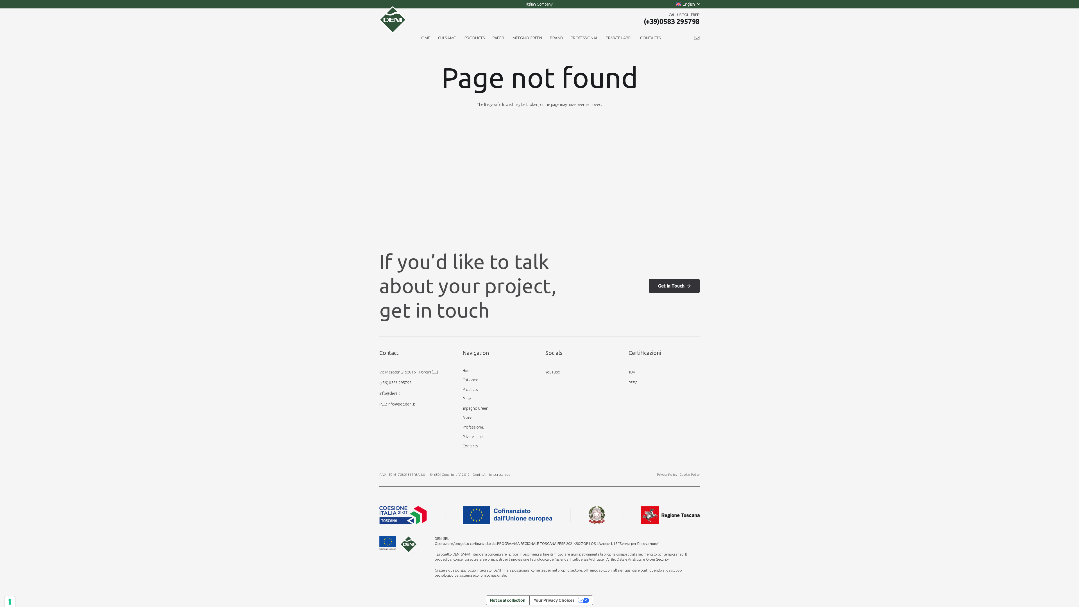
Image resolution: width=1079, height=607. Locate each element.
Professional (473, 427)
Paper (467, 399)
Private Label (473, 436)
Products (470, 389)
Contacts (470, 446)
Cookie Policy (689, 474)
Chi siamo (471, 380)
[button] (688, 4)
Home (468, 370)
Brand (468, 418)
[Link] (697, 38)
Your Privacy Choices (554, 600)
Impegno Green (475, 408)
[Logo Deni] (392, 19)
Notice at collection (507, 600)
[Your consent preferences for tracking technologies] (9, 601)
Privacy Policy (667, 474)
